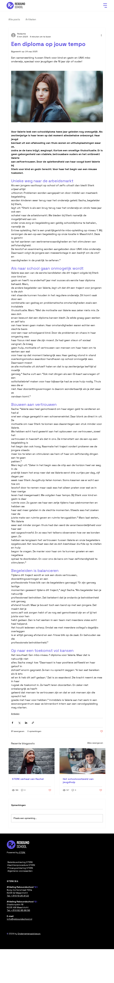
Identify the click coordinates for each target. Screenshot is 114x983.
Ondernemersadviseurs (29, 933)
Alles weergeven (95, 743)
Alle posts (14, 19)
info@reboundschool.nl (19, 919)
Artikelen (31, 19)
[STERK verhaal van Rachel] (31, 761)
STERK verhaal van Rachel (28, 779)
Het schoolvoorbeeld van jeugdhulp (78, 780)
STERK (22, 852)
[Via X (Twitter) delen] (19, 722)
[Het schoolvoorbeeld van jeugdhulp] (82, 761)
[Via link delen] (33, 722)
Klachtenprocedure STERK (21, 865)
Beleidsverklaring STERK (20, 862)
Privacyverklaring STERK (20, 868)
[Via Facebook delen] (12, 722)
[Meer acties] (101, 35)
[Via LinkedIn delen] (26, 722)
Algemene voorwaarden (20, 870)
